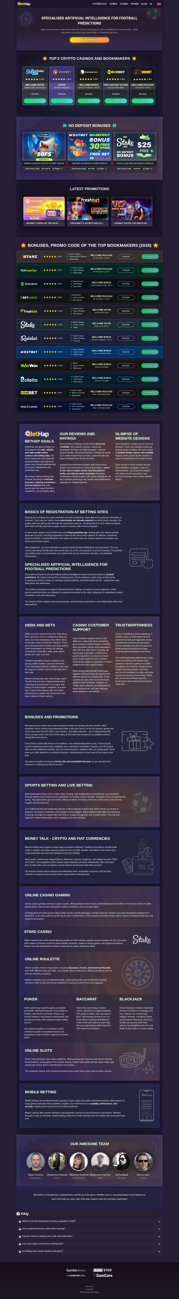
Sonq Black (121, 1174)
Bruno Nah (143, 1174)
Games (113, 4)
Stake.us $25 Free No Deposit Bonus (134, 163)
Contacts (89, 1293)
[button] (89, 1222)
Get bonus (35, 101)
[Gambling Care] (76, 1276)
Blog (144, 4)
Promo (135, 4)
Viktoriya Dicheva (79, 1174)
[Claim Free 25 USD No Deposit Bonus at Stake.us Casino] (135, 146)
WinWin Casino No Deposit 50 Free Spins (43, 163)
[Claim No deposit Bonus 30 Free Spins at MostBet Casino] (89, 146)
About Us (89, 1289)
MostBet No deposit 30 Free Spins (88, 163)
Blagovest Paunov (100, 1174)
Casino (124, 4)
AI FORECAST (100, 4)
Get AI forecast (89, 40)
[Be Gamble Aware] (76, 1270)
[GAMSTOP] (102, 1270)
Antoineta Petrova (57, 1174)
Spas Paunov (35, 1174)
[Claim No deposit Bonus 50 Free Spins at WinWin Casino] (44, 146)
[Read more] (44, 208)
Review (35, 94)
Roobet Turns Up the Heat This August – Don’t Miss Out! (60, 223)
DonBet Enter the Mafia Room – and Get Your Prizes (145, 223)
